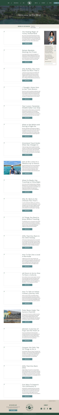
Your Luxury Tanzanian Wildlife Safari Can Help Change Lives (31, 108)
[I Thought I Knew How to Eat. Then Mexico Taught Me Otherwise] (12, 93)
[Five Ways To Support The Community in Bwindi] (12, 390)
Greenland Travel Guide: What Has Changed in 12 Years (31, 145)
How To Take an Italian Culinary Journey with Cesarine (30, 293)
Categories (33, 26)
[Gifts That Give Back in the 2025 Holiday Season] (12, 242)
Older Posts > (52, 401)
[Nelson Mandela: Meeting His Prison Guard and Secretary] (12, 56)
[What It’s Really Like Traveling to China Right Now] (12, 186)
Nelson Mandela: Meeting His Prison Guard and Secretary (30, 52)
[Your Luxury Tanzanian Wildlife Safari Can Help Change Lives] (12, 112)
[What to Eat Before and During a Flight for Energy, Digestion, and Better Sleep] (12, 130)
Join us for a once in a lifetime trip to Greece (30, 163)
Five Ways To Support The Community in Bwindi (30, 386)
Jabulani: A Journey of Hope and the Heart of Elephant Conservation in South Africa (31, 331)
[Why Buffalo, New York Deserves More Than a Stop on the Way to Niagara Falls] (12, 75)
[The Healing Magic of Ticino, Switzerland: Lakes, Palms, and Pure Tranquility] (12, 38)
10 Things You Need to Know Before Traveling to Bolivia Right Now (30, 219)
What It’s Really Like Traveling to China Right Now (31, 182)
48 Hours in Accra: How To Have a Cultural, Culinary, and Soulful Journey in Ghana (31, 276)
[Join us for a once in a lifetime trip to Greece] (12, 167)
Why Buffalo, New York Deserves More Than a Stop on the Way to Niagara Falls (31, 71)
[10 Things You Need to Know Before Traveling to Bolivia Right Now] (12, 223)
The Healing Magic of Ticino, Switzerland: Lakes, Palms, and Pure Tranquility (31, 34)
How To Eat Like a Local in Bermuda (31, 256)
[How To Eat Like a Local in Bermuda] (12, 260)
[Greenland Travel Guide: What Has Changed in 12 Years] (12, 149)
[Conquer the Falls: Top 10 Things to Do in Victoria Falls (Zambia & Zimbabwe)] (12, 353)
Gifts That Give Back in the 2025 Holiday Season (31, 238)
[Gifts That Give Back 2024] (12, 372)
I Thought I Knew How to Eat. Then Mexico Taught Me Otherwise (30, 89)
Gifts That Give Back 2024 (30, 367)
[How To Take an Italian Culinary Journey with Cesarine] (12, 297)
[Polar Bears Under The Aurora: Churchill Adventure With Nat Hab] (12, 316)
